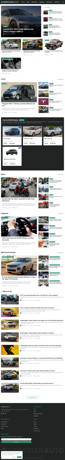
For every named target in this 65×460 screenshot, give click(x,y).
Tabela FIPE (57, 2)
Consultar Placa (4, 421)
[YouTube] (5, 414)
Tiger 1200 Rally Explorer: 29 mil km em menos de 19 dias (55, 189)
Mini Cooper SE (48, 138)
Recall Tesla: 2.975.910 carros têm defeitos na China (55, 102)
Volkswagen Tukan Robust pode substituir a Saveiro (37, 333)
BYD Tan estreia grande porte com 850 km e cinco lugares (39, 295)
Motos (28, 2)
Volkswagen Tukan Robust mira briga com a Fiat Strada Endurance (41, 320)
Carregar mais (32, 397)
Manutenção (34, 2)
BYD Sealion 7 (7, 138)
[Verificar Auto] (10, 2)
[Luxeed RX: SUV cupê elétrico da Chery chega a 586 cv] (21, 21)
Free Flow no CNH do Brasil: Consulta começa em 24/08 (55, 220)
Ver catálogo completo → (55, 121)
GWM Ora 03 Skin (28, 138)
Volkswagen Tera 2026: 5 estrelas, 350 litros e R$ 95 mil (31, 51)
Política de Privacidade (9, 454)
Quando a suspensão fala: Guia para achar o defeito (56, 267)
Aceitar (19, 457)
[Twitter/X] (3, 414)
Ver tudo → (61, 79)
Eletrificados (49, 2)
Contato (35, 424)
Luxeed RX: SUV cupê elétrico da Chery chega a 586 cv (18, 30)
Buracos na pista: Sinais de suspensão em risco (55, 275)
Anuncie (35, 426)
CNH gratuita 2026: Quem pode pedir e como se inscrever (56, 236)
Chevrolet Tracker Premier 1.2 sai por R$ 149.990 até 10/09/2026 (41, 358)
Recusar (13, 457)
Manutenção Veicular (7, 59)
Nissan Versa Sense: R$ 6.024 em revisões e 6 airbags (55, 110)
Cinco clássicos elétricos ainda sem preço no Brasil (37, 308)
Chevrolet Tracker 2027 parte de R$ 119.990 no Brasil (37, 371)
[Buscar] (63, 2)
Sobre (35, 421)
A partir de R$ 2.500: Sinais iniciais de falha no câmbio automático (10, 70)
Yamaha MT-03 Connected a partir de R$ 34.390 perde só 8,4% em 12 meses (55, 181)
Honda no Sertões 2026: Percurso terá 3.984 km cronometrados (54, 205)
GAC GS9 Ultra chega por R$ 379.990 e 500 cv (55, 94)
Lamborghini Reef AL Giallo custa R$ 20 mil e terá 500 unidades (40, 345)
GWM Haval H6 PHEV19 (9, 159)
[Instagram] (1, 414)
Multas (2, 428)
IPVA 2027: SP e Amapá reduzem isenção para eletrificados (54, 244)
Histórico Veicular (4, 426)
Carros (23, 2)
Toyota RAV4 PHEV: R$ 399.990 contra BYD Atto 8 (36, 383)
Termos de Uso (37, 430)
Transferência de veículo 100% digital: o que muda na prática (56, 228)
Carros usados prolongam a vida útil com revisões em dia (55, 283)
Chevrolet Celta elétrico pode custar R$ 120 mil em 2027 (11, 51)
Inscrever (16, 441)
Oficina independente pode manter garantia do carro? (55, 259)
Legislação (41, 2)
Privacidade (36, 428)
